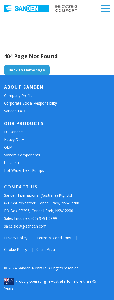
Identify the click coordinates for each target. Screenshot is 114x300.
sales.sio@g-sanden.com (25, 226)
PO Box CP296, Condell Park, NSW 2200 (38, 210)
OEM (8, 147)
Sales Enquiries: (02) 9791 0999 (30, 218)
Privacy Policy (15, 237)
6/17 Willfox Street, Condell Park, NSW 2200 (41, 202)
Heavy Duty (14, 139)
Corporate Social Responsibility (30, 103)
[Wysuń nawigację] (104, 8)
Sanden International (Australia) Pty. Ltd (38, 195)
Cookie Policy (15, 249)
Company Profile (18, 95)
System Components (22, 154)
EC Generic (13, 131)
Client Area (45, 249)
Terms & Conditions (54, 237)
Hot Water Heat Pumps (24, 170)
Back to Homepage (26, 69)
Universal (12, 162)
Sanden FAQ (14, 110)
